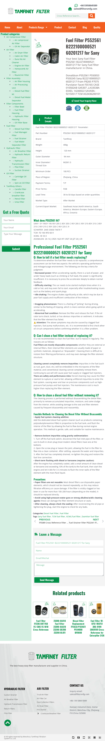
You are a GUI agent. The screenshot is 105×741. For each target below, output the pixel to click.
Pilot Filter (19, 167)
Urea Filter (19, 202)
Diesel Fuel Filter (22, 129)
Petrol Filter (20, 198)
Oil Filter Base (21, 122)
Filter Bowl (19, 106)
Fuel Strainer (20, 138)
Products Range (36, 27)
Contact (72, 27)
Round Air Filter (22, 75)
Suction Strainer (22, 170)
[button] (35, 40)
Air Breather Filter (23, 151)
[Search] (91, 15)
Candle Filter (20, 189)
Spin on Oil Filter (22, 183)
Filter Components (14, 103)
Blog (85, 27)
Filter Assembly (13, 78)
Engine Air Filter (22, 65)
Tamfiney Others (14, 186)
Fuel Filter (10, 126)
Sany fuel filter (44, 516)
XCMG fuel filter (73, 516)
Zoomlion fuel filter (90, 516)
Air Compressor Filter (16, 37)
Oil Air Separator (22, 46)
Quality (97, 27)
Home (7, 27)
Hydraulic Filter (13, 148)
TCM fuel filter (58, 516)
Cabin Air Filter (21, 56)
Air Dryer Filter (21, 52)
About (19, 27)
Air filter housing (22, 81)
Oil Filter (10, 173)
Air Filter (10, 49)
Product (58, 27)
